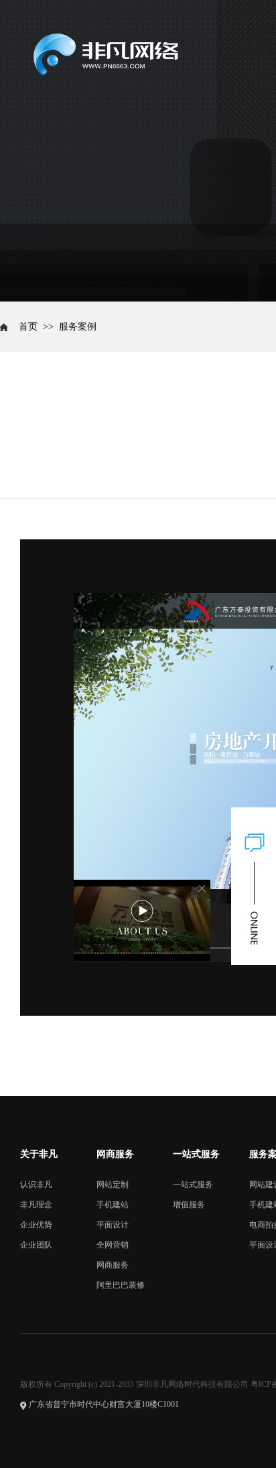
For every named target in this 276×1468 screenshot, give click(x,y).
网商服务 (115, 1154)
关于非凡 (39, 1154)
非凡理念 (36, 1204)
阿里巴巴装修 (120, 1285)
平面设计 (112, 1224)
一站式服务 (196, 1154)
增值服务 (189, 1204)
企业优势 (36, 1224)
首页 (28, 327)
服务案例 (77, 327)
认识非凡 (36, 1184)
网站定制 (112, 1184)
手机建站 (112, 1204)
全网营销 (112, 1245)
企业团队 (36, 1245)
